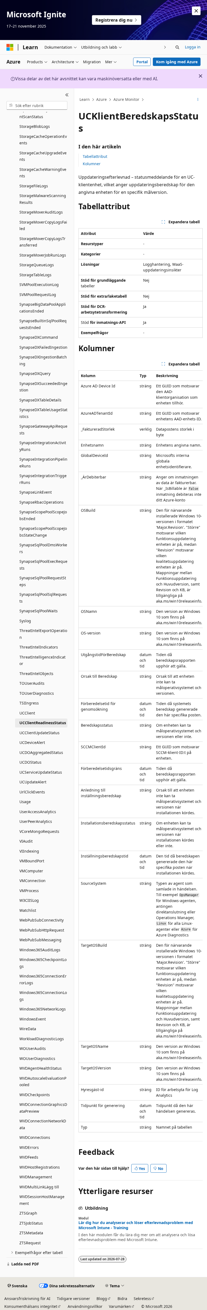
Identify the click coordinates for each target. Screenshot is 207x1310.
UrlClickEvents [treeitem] (32, 791)
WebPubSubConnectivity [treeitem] (41, 920)
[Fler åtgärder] (198, 99)
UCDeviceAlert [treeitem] (32, 742)
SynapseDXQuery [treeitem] (34, 373)
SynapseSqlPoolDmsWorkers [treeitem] (43, 548)
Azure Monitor (126, 99)
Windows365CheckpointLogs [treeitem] (43, 963)
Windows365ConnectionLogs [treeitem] (43, 996)
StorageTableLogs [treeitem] (35, 274)
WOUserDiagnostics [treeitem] (37, 1058)
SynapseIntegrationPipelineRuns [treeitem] (43, 462)
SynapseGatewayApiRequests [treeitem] (43, 429)
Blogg (101, 1298)
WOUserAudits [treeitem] (32, 1048)
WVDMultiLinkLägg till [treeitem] (39, 1186)
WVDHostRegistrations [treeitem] (39, 1167)
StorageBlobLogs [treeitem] (34, 126)
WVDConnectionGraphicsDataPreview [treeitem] (43, 1108)
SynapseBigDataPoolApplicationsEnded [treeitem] (42, 308)
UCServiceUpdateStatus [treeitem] (40, 772)
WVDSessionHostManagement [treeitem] (41, 1200)
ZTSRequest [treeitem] (30, 1242)
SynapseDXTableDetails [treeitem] (40, 400)
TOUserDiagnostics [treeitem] (36, 693)
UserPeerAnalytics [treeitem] (35, 821)
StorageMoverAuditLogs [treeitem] (41, 212)
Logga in (193, 46)
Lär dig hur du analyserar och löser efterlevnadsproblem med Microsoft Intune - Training (135, 1225)
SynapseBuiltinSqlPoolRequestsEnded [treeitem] (43, 324)
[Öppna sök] (177, 47)
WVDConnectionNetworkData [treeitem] (42, 1124)
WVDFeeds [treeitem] (28, 1157)
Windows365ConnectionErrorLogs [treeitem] (43, 979)
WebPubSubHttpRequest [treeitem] (41, 930)
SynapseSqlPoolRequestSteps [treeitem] (42, 581)
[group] (140, 751)
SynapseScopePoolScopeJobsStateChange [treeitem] (43, 532)
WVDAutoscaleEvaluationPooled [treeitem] (42, 1082)
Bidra (122, 1298)
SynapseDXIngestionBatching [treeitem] (43, 360)
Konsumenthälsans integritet (30, 1306)
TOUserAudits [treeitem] (31, 683)
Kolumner (92, 163)
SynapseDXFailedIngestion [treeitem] (43, 347)
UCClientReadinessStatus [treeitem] (42, 722)
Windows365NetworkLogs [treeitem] (42, 1009)
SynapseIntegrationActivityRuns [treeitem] (42, 446)
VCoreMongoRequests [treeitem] (39, 831)
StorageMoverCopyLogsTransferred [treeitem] (42, 242)
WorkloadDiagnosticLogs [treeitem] (41, 1038)
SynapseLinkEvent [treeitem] (35, 492)
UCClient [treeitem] (27, 713)
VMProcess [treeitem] (29, 890)
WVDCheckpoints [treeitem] (34, 1094)
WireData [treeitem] (27, 1028)
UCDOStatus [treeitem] (30, 762)
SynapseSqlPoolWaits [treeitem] (38, 610)
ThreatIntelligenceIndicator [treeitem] (42, 660)
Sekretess (142, 1298)
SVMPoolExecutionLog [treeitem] (39, 284)
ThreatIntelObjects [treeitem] (36, 673)
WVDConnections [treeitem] (34, 1137)
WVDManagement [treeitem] (35, 1176)
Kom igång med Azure (177, 61)
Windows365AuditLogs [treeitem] (39, 949)
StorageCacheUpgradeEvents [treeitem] (43, 156)
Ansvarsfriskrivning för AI (27, 1298)
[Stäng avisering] (196, 10)
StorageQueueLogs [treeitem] (36, 264)
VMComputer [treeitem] (31, 870)
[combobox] (36, 105)
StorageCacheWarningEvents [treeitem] (42, 173)
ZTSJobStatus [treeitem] (31, 1223)
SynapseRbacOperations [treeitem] (41, 502)
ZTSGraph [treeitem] (28, 1213)
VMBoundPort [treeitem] (31, 860)
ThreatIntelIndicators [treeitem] (38, 647)
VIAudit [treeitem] (26, 841)
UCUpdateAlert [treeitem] (32, 781)
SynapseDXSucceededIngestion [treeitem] (43, 387)
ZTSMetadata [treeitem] (31, 1232)
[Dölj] (67, 95)
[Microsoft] (9, 47)
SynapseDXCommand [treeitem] (38, 337)
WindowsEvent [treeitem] (32, 1019)
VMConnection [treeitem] (32, 880)
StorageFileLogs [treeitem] (33, 185)
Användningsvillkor (85, 1306)
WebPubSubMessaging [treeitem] (40, 939)
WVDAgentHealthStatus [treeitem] (40, 1068)
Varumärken (120, 1306)
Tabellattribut (95, 156)
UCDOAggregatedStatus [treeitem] (41, 752)
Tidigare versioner (73, 1298)
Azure (101, 99)
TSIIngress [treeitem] (29, 703)
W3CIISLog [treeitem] (29, 900)
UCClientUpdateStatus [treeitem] (39, 732)
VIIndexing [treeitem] (29, 851)
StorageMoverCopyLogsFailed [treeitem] (43, 225)
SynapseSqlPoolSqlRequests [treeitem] (43, 598)
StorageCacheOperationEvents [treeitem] (43, 140)
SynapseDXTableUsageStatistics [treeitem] (43, 413)
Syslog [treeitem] (25, 620)
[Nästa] (165, 47)
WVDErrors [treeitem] (29, 1147)
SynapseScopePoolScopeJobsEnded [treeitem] (43, 515)
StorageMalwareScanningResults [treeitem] (42, 199)
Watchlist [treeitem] (27, 910)
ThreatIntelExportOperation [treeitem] (43, 634)
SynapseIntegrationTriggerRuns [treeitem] (43, 479)
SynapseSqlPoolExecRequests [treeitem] (43, 565)
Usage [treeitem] (25, 801)
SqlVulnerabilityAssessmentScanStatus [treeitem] (42, 113)
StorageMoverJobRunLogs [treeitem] (42, 255)
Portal (142, 61)
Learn (85, 99)
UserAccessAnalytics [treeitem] (37, 811)
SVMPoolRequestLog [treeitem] (37, 294)
